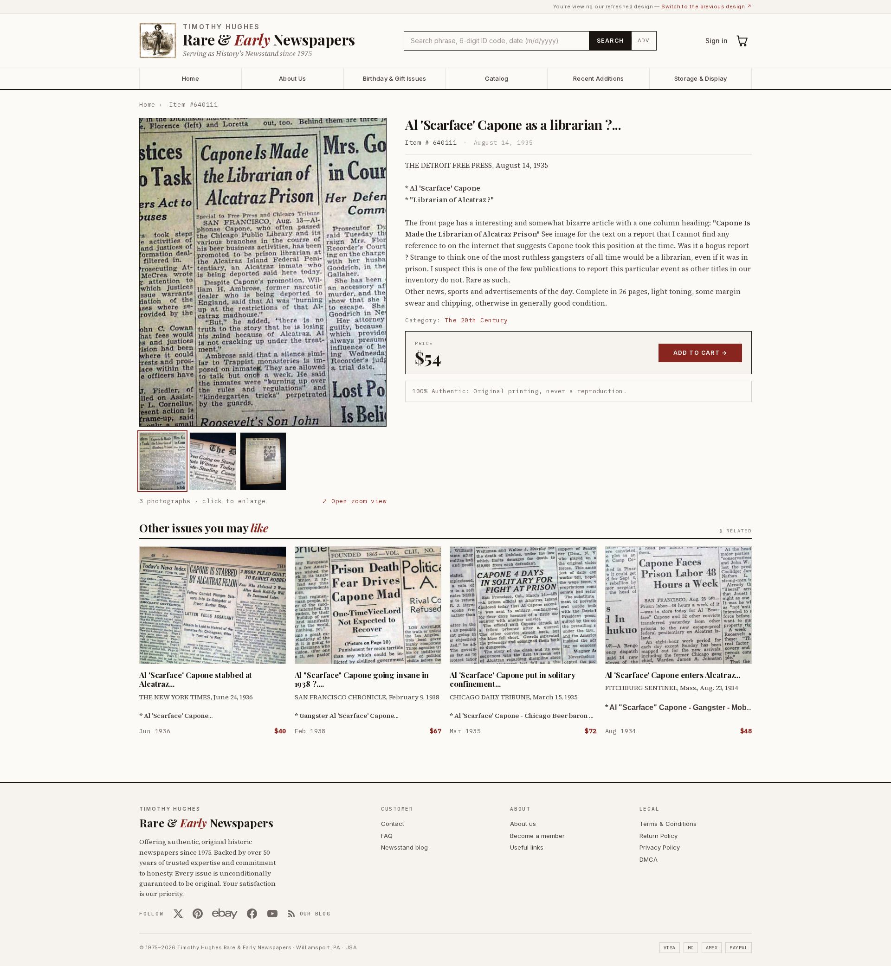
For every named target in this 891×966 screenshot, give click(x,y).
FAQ (387, 835)
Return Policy (658, 835)
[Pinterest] (198, 913)
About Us (292, 78)
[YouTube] (272, 913)
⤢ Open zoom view (354, 501)
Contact (392, 823)
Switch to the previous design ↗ (706, 6)
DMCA (648, 859)
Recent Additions (598, 78)
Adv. (644, 40)
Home (190, 78)
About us (523, 823)
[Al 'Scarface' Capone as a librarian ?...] (162, 461)
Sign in (716, 41)
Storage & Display (700, 78)
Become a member (537, 835)
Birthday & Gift (394, 78)
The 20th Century (476, 320)
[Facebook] (252, 913)
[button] (263, 272)
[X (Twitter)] (178, 913)
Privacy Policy (659, 847)
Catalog (497, 78)
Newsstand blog (404, 847)
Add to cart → (700, 352)
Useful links (526, 847)
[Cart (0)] (742, 41)
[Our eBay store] (225, 913)
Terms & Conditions (668, 823)
